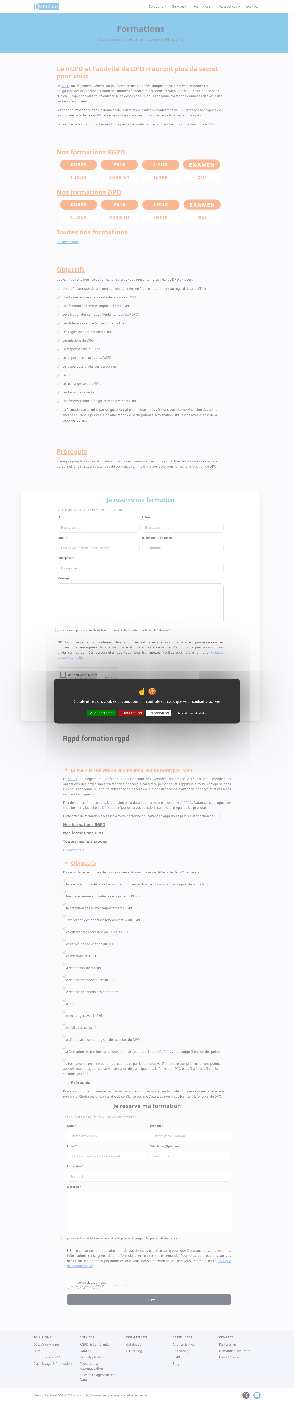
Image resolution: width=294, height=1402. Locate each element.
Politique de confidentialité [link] (190, 713)
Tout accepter (103, 713)
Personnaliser (158, 713)
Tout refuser (132, 713)
